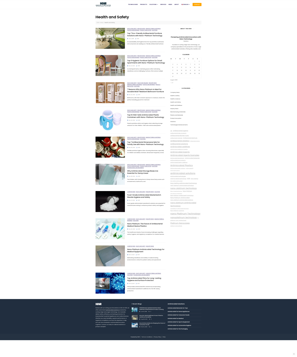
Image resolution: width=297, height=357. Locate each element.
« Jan (171, 82)
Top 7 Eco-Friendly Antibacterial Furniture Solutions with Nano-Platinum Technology (144, 34)
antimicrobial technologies (178, 176)
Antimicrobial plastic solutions (177, 168)
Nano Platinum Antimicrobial (180, 198)
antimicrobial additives (180, 146)
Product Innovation (145, 30)
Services (163, 4)
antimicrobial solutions (182, 173)
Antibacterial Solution (195, 141)
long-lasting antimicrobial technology (183, 183)
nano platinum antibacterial (176, 193)
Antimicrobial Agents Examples (184, 155)
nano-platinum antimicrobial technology (182, 185)
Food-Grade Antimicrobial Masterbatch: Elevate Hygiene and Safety (144, 196)
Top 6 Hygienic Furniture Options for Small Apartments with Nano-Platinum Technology (146, 61)
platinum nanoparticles (176, 226)
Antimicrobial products (175, 170)
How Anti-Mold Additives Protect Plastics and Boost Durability (151, 316)
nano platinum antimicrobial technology (183, 204)
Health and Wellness (142, 83)
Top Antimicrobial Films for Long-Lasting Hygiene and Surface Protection (144, 279)
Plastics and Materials (133, 30)
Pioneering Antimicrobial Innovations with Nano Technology (186, 38)
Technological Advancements (135, 168)
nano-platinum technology (183, 188)
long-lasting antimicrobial (176, 181)
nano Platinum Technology (185, 213)
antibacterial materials (176, 138)
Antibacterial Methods (190, 138)
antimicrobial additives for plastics (179, 149)
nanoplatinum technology (183, 217)
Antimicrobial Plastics (181, 165)
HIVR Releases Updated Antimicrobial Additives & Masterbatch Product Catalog (151, 308)
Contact (197, 4)
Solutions (154, 30)
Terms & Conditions (147, 337)
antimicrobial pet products (178, 160)
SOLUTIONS (153, 4)
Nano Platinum (187, 191)
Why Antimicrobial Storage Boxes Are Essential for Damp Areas (142, 172)
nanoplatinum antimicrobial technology (179, 208)
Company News (131, 192)
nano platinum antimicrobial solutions (181, 200)
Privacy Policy (157, 337)
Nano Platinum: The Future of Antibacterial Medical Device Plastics (145, 225)
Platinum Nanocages (180, 223)
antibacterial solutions (179, 144)
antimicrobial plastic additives (178, 162)
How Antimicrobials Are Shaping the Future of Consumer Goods (152, 323)
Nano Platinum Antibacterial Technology (182, 195)
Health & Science (175, 99)
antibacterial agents (180, 131)
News (170, 4)
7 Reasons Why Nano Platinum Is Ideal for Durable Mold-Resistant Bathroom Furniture (145, 90)
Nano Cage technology (176, 191)
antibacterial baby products (178, 133)
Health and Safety (132, 28)
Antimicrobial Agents (180, 152)
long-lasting (194, 178)
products (143, 4)
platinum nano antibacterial (178, 220)
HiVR (138, 38)
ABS (171, 131)
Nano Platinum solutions (177, 210)
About (176, 4)
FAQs (164, 337)
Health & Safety (175, 95)
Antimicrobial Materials (192, 158)
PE (198, 218)
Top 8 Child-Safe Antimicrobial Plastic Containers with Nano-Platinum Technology (145, 116)
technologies (133, 4)
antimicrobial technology (178, 179)
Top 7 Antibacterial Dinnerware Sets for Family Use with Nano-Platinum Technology (145, 143)
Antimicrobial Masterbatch (177, 158)
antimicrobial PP (189, 168)
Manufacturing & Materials (153, 28)
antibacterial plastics (179, 140)
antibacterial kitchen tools (179, 136)
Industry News (141, 28)
